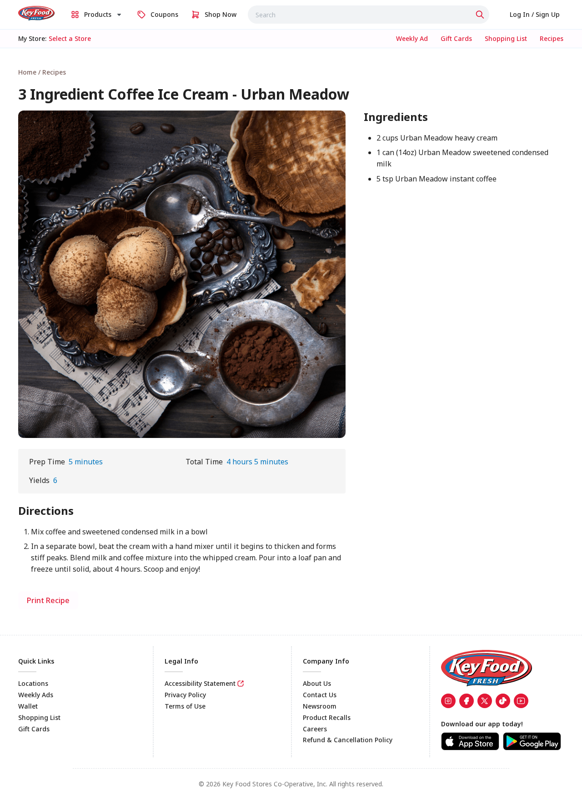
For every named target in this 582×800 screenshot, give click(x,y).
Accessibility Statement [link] (200, 683)
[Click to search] (481, 14)
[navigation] (291, 72)
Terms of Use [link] (185, 706)
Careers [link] (315, 729)
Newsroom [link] (319, 706)
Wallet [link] (28, 706)
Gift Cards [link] (34, 729)
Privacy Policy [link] (185, 694)
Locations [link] (33, 683)
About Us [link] (317, 683)
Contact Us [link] (319, 694)
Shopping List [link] (39, 717)
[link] (36, 13)
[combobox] (368, 14)
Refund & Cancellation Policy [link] (347, 739)
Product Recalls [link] (327, 717)
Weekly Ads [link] (35, 694)
